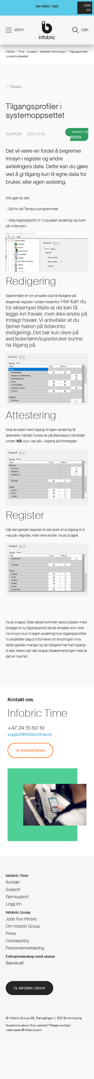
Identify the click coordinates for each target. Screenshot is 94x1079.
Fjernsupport (17, 896)
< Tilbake (14, 86)
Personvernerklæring (25, 948)
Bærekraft (15, 963)
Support (32, 51)
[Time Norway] (47, 30)
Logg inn (14, 904)
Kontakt (13, 882)
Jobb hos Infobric (21, 919)
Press (11, 933)
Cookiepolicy (17, 940)
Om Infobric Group (23, 926)
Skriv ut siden (79, 134)
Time (21, 51)
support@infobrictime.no (30, 734)
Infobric (10, 51)
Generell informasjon (53, 51)
